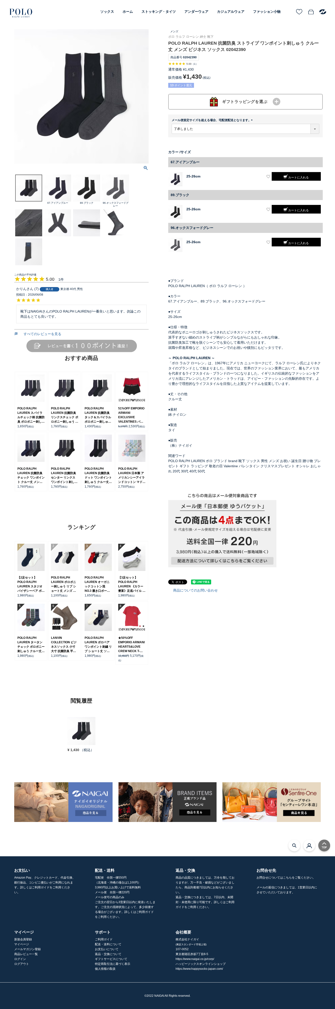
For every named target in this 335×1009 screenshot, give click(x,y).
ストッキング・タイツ (159, 11)
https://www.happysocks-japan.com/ (199, 969)
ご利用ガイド (104, 939)
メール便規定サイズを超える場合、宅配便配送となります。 (213, 120)
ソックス (107, 11)
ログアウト (21, 964)
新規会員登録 (23, 939)
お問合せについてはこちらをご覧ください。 (286, 877)
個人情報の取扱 (105, 969)
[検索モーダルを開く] (294, 845)
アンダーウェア (196, 11)
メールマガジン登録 (27, 949)
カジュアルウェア (231, 11)
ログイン (20, 959)
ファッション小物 (267, 11)
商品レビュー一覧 (26, 954)
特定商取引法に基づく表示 (112, 964)
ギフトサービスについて (111, 959)
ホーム (128, 11)
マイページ (21, 944)
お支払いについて (106, 949)
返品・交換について (108, 954)
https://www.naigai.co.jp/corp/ (195, 959)
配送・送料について (108, 944)
